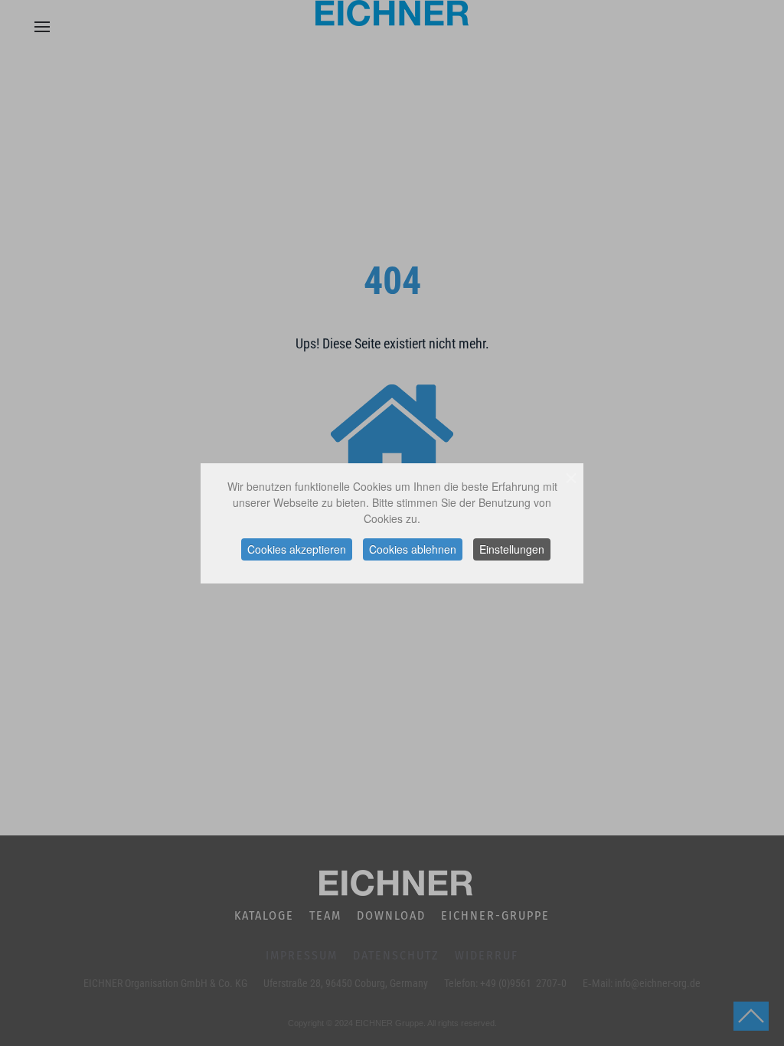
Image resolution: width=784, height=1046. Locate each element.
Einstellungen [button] (511, 549)
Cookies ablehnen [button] (412, 549)
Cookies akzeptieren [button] (296, 549)
